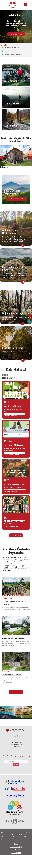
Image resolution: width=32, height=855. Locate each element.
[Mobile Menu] (25, 4)
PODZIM (15, 595)
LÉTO (10, 595)
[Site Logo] (12, 5)
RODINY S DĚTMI (7, 671)
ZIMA (11, 598)
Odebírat (16, 764)
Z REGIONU (22, 595)
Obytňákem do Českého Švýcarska (13, 638)
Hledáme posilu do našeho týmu (12, 47)
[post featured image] (16, 155)
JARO (5, 595)
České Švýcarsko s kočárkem (12, 675)
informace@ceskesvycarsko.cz (16, 739)
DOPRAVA (6, 634)
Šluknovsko (4, 167)
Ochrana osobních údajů (16, 847)
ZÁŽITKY (5, 598)
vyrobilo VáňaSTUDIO (16, 853)
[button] (1, 157)
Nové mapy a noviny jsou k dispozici (13, 54)
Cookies (16, 844)
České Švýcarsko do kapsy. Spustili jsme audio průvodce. (15, 51)
